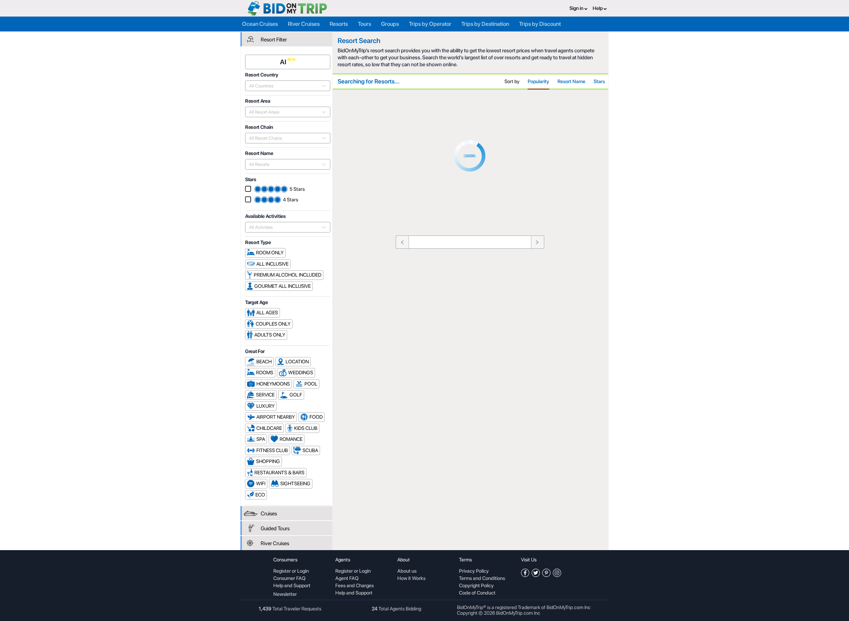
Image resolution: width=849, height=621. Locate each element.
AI (284, 62)
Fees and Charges (354, 586)
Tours (364, 24)
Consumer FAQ (289, 578)
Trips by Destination (485, 24)
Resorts (339, 24)
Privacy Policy (474, 571)
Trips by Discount (540, 24)
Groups (390, 24)
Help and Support (291, 586)
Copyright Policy (476, 586)
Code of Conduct (477, 593)
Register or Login (291, 571)
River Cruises (304, 24)
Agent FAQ (347, 578)
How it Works (411, 578)
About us (407, 571)
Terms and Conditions (482, 578)
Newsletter (285, 594)
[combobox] (284, 86)
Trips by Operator (430, 24)
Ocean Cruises (260, 24)
